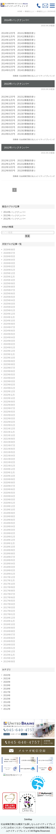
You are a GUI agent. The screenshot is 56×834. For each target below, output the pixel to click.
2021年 (6, 678)
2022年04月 (9, 415)
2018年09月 (9, 550)
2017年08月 (9, 590)
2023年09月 (9, 361)
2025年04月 (9, 300)
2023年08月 (9, 364)
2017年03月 (9, 607)
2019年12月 (9, 506)
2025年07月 (9, 290)
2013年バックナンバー (16, 83)
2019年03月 (9, 530)
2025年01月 (9, 310)
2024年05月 (9, 334)
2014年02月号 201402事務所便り (18, 67)
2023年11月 (9, 354)
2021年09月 (9, 439)
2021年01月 (9, 466)
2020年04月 (9, 496)
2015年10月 (9, 658)
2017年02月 (9, 611)
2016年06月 (9, 638)
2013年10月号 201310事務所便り (18, 103)
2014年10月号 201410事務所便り (18, 40)
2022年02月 (9, 422)
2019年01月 (9, 537)
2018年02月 (9, 570)
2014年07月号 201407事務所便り (18, 50)
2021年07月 (9, 445)
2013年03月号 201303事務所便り (18, 127)
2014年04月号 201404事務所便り (18, 60)
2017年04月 (9, 604)
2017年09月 (9, 587)
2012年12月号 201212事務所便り (18, 160)
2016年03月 (9, 644)
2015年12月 (9, 651)
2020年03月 (9, 499)
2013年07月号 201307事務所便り (18, 114)
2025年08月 (9, 287)
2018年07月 (9, 557)
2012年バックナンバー (16, 147)
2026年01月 (9, 270)
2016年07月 (9, 634)
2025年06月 (9, 293)
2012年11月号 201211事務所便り (18, 164)
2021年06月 (9, 449)
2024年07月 (9, 327)
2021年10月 (9, 435)
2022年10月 (9, 398)
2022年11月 (9, 395)
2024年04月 (9, 337)
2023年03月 (9, 381)
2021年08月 (9, 442)
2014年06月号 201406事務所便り (18, 53)
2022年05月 (9, 412)
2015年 (6, 699)
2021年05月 (9, 452)
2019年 (6, 685)
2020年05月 (9, 493)
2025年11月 (9, 277)
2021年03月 (9, 459)
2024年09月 (9, 324)
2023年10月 (9, 358)
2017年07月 (9, 594)
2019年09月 (9, 513)
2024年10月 (9, 320)
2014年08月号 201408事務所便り (18, 47)
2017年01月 (9, 614)
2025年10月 (9, 280)
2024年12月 (9, 314)
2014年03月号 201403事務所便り (18, 63)
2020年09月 (9, 479)
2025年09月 (9, 283)
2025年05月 (9, 297)
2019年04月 (9, 526)
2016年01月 (9, 648)
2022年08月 (9, 405)
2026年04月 (9, 260)
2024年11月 (9, 317)
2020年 (6, 682)
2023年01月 (9, 388)
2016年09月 (9, 628)
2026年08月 (9, 249)
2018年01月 (9, 574)
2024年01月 (9, 347)
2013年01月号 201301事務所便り (18, 134)
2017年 (6, 692)
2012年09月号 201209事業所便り (18, 170)
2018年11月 (9, 543)
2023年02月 (9, 384)
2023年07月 (9, 368)
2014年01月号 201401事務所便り (18, 70)
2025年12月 (9, 273)
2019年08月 (9, 516)
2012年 (6, 709)
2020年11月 (9, 472)
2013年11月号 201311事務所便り (18, 100)
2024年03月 (9, 341)
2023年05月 (9, 374)
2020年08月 (9, 482)
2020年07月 (9, 486)
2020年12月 (9, 469)
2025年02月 (9, 307)
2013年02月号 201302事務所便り (18, 130)
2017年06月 (9, 597)
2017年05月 (9, 601)
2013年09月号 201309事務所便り (18, 107)
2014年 (6, 702)
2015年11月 (9, 655)
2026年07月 (9, 253)
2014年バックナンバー (16, 20)
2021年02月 (9, 462)
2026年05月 (9, 256)
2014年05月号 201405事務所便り (18, 57)
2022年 (6, 675)
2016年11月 (9, 621)
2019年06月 (9, 520)
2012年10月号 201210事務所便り (18, 167)
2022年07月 (9, 408)
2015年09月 (9, 661)
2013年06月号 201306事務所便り (18, 117)
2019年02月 (9, 533)
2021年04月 (9, 455)
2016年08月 (9, 631)
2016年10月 (9, 624)
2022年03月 (9, 418)
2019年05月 (9, 523)
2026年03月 (9, 263)
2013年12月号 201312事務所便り (18, 97)
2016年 (6, 695)
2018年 (6, 689)
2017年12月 (9, 577)
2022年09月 (9, 401)
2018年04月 (9, 563)
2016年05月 (9, 641)
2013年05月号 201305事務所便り (18, 120)
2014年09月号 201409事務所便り (18, 43)
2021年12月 (9, 428)
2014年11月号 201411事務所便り (18, 36)
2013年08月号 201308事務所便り (18, 110)
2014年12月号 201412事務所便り (18, 33)
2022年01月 (9, 425)
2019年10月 (9, 509)
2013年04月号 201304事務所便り (18, 124)
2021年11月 (9, 432)
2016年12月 (9, 618)
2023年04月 (9, 378)
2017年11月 (9, 580)
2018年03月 (9, 567)
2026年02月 (9, 266)
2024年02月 (9, 344)
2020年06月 (9, 489)
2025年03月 (9, 304)
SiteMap (28, 819)
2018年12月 (9, 540)
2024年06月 (9, 330)
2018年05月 (9, 560)
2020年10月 (9, 476)
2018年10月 (9, 547)
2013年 (6, 705)
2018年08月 (9, 553)
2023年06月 (9, 371)
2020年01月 (9, 503)
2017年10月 (9, 584)
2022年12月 (9, 391)
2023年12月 (9, 351)
